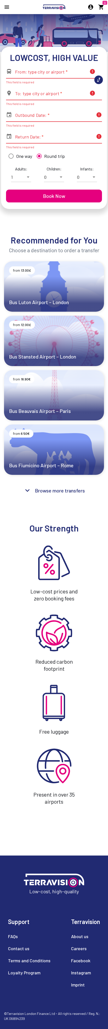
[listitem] (29, 937)
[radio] (19, 156)
